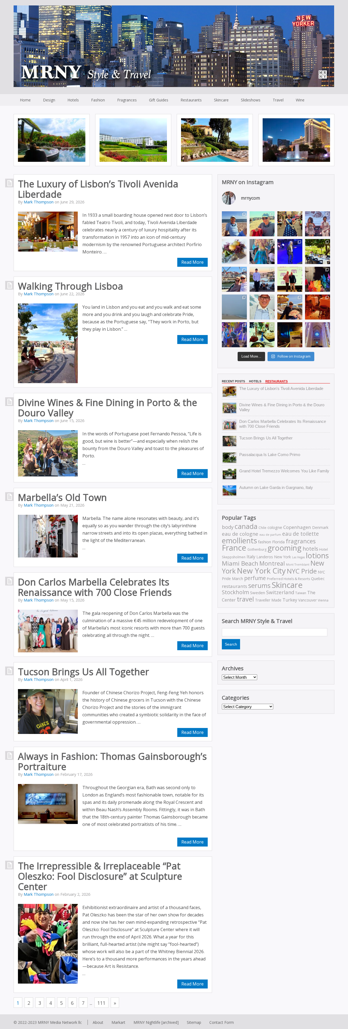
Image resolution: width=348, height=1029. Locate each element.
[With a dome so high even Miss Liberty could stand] (317, 334)
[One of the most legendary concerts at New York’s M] (317, 223)
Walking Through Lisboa (70, 286)
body (228, 526)
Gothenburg (256, 549)
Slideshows (250, 100)
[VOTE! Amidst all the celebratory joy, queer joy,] (289, 223)
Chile (262, 527)
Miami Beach (240, 563)
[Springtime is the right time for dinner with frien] (262, 334)
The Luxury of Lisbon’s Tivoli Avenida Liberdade (98, 189)
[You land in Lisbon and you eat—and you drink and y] (262, 279)
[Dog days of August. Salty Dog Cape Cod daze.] (234, 223)
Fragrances (127, 100)
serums (259, 585)
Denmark (320, 527)
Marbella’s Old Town (62, 497)
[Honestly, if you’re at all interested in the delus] (289, 334)
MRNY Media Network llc (60, 1022)
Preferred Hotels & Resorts (288, 579)
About (98, 1022)
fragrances (301, 541)
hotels (310, 548)
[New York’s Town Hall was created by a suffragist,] (289, 251)
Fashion (98, 100)
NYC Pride (302, 570)
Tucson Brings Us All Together (83, 671)
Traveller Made (268, 600)
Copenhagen (297, 527)
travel (245, 599)
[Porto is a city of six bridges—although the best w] (234, 279)
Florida (278, 541)
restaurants (234, 586)
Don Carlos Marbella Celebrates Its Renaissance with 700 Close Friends (95, 587)
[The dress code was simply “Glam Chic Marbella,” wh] (262, 307)
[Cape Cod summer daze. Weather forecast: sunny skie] (262, 223)
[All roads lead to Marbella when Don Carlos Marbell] (234, 334)
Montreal (272, 563)
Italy (251, 557)
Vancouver (307, 600)
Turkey (289, 600)
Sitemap (194, 1022)
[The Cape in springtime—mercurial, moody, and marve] (234, 307)
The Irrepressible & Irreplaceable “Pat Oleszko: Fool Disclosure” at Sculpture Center (100, 876)
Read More (52, 151)
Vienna (323, 600)
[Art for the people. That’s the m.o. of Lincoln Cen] (289, 279)
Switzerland (280, 592)
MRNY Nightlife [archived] (156, 1022)
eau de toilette (300, 533)
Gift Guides (158, 100)
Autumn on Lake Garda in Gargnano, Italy (276, 487)
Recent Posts (233, 381)
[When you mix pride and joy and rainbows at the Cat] (317, 279)
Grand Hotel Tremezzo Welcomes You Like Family (284, 471)
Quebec (318, 578)
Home (25, 100)
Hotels (73, 100)
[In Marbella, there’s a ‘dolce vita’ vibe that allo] (289, 307)
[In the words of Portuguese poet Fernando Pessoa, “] (317, 251)
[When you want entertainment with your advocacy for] (262, 251)
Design (49, 100)
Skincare (221, 100)
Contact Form (221, 1022)
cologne (275, 527)
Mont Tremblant (297, 564)
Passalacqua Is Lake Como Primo (269, 454)
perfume (255, 578)
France (234, 547)
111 (101, 1003)
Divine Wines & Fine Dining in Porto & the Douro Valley (107, 407)
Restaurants (191, 100)
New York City (261, 570)
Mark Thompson (39, 201)
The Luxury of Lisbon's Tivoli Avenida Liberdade (281, 388)
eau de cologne (240, 533)
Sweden (257, 592)
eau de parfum (270, 535)
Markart (118, 1022)
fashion (264, 541)
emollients (239, 540)
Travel (278, 100)
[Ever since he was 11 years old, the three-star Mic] (234, 251)
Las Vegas (298, 557)
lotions (317, 555)
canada (246, 526)
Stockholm (235, 592)
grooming (285, 548)
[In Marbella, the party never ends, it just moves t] (317, 307)
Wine (300, 100)
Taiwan (300, 593)
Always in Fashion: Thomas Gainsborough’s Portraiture (112, 761)
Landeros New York (273, 556)
